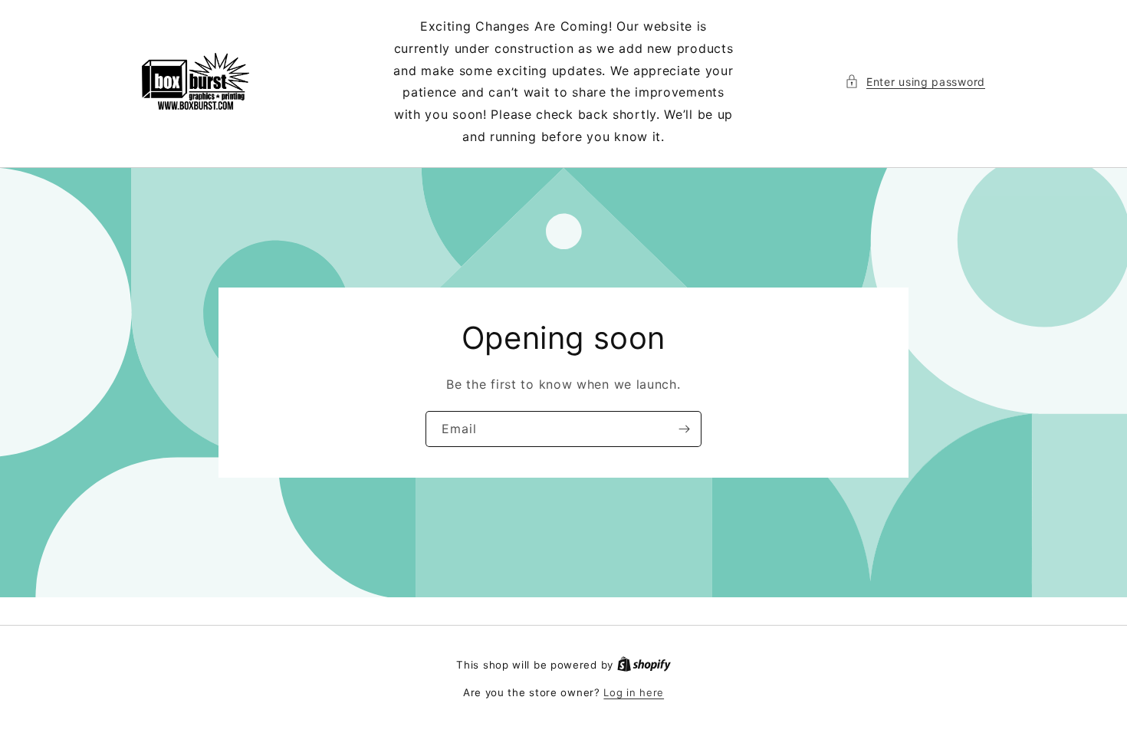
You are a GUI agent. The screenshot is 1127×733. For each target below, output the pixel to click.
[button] (915, 81)
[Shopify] (644, 665)
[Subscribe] (684, 429)
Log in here (633, 692)
